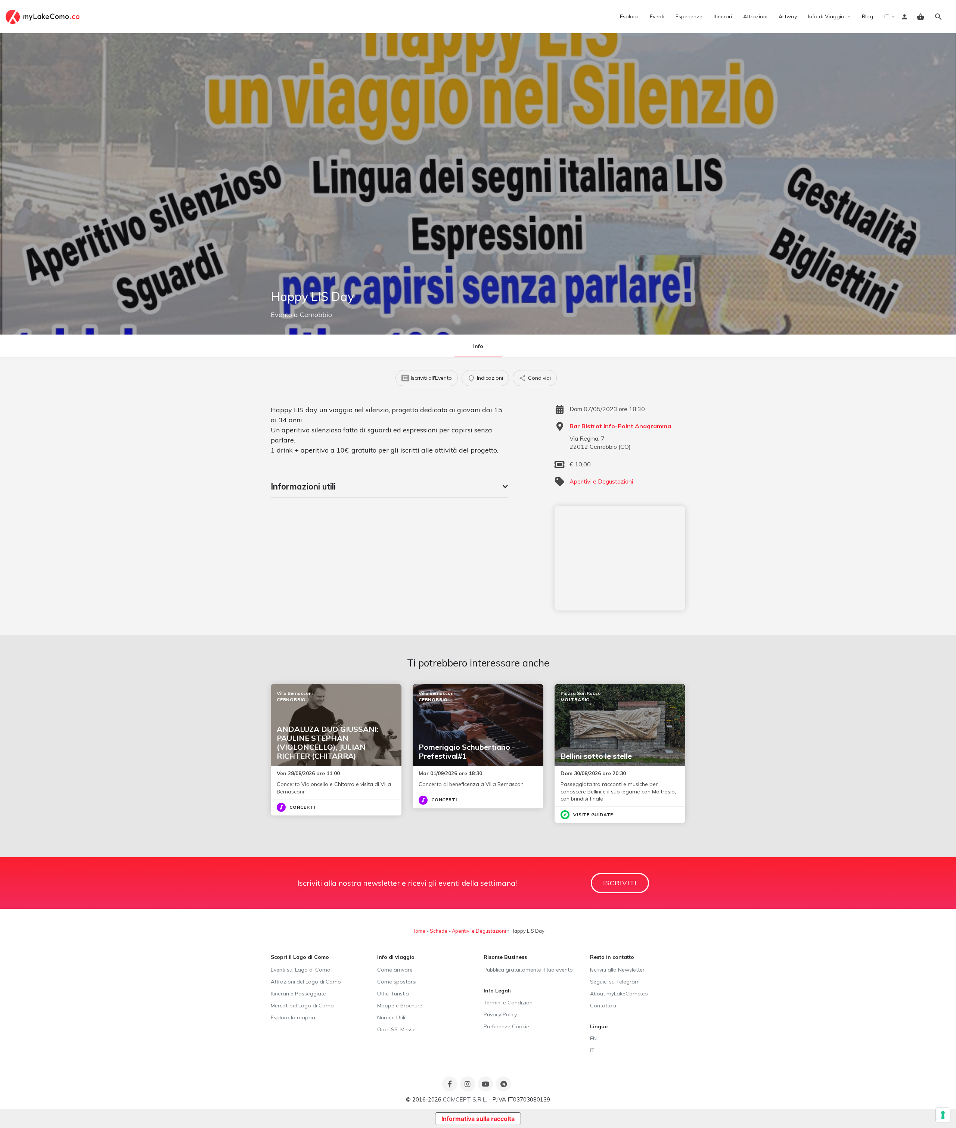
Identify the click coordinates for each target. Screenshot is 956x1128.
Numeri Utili (391, 1017)
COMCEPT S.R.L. (465, 1099)
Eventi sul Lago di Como (300, 969)
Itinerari (723, 16)
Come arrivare (395, 969)
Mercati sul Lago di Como (302, 1005)
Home (418, 931)
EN (593, 1038)
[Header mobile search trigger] (938, 16)
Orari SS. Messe (396, 1029)
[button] (389, 486)
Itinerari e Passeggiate (298, 993)
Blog (867, 16)
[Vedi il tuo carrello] (920, 17)
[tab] (389, 486)
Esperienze (689, 16)
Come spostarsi (396, 981)
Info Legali (497, 990)
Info (478, 346)
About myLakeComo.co (619, 993)
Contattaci (603, 1005)
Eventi (657, 16)
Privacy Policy (500, 1014)
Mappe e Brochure (399, 1005)
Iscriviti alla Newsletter (617, 969)
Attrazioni (755, 16)
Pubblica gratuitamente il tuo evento (528, 969)
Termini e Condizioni (509, 1002)
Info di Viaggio (826, 16)
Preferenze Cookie (506, 1026)
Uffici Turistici (393, 993)
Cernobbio (316, 314)
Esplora (629, 16)
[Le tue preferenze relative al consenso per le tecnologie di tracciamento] (943, 1115)
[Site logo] (43, 16)
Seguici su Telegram (615, 981)
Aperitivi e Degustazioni (601, 481)
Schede (438, 931)
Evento (281, 314)
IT (886, 16)
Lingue (599, 1026)
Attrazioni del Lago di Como (306, 981)
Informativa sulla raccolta (478, 1118)
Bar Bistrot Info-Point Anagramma (620, 426)
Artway (788, 16)
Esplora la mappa (293, 1017)
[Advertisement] (620, 558)
